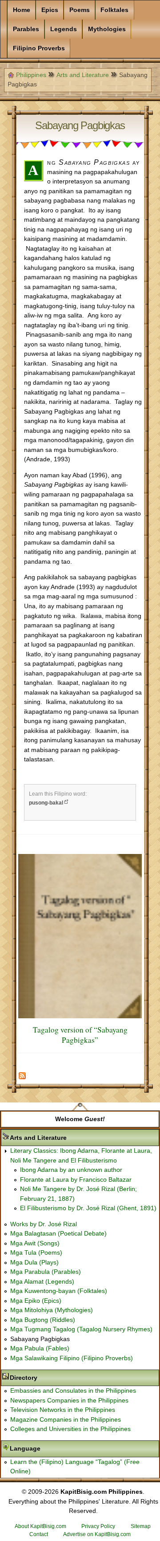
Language (53, 1448)
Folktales (114, 9)
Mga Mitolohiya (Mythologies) (51, 1309)
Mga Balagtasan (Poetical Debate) (58, 1233)
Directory (51, 1377)
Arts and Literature (82, 74)
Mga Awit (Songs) (35, 1243)
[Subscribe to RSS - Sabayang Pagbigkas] (22, 1077)
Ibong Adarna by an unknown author (71, 1169)
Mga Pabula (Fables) (39, 1348)
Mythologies (107, 29)
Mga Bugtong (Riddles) (42, 1319)
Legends (63, 29)
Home (21, 9)
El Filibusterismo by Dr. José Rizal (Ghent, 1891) (88, 1208)
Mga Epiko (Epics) (35, 1300)
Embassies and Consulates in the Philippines (73, 1390)
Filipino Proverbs (39, 48)
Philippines (31, 74)
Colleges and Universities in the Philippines (70, 1428)
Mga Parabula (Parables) (45, 1271)
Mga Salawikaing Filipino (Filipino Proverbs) (71, 1358)
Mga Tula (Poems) (36, 1252)
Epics (49, 9)
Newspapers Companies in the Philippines (69, 1400)
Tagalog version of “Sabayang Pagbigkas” (80, 1035)
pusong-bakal (46, 803)
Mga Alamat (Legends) (42, 1281)
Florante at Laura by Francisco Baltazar (76, 1179)
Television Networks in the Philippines (62, 1409)
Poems (79, 9)
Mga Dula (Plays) (34, 1262)
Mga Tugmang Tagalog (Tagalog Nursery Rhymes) (81, 1329)
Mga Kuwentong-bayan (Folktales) (58, 1290)
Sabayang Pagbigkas (40, 1338)
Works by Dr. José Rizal (43, 1224)
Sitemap (141, 1526)
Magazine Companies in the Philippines (65, 1419)
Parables (26, 29)
